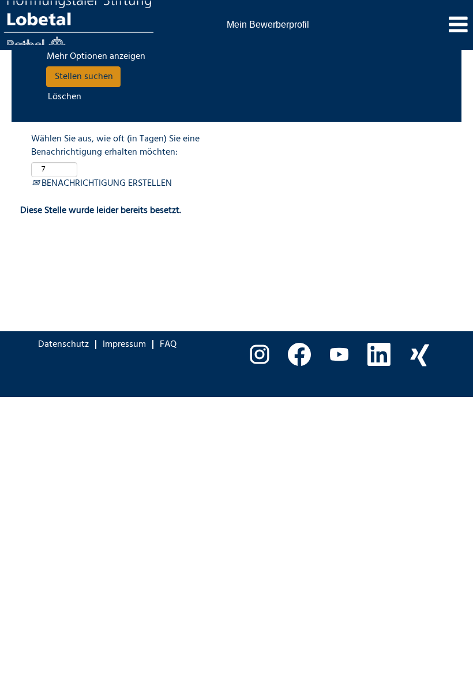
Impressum (124, 344)
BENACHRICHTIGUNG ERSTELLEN (105, 183)
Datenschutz (63, 344)
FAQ (168, 344)
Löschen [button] (64, 97)
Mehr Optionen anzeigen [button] (96, 56)
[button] (394, 26)
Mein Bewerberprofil (268, 24)
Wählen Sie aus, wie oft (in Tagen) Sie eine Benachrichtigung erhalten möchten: (115, 146)
